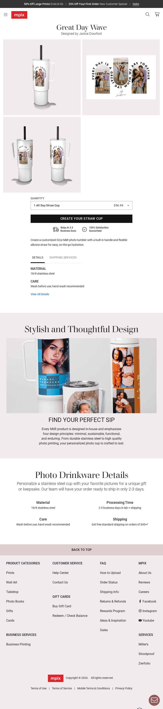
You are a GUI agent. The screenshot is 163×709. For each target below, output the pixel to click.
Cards (10, 620)
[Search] (147, 14)
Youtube (148, 620)
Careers (144, 592)
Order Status (108, 582)
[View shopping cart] (156, 14)
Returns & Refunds (113, 601)
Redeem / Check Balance (69, 616)
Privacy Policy (123, 688)
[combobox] (81, 205)
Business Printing (18, 644)
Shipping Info (109, 592)
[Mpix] (19, 15)
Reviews (144, 582)
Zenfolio (144, 663)
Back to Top (82, 550)
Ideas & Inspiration (113, 620)
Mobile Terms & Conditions (93, 688)
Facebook (149, 601)
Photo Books (15, 601)
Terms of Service (62, 688)
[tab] (38, 257)
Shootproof (146, 654)
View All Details (40, 294)
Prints (10, 573)
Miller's (143, 644)
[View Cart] (157, 14)
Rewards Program (112, 611)
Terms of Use (39, 688)
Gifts (9, 611)
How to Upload (110, 573)
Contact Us (60, 582)
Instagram (150, 611)
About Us (145, 573)
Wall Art (11, 582)
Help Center (60, 573)
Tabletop (12, 592)
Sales (136, 4)
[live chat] (154, 700)
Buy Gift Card (61, 606)
